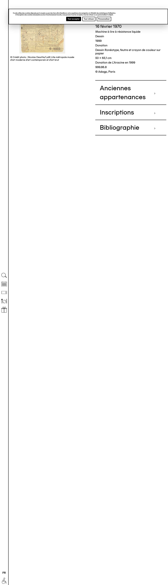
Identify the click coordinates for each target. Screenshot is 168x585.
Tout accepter (74, 19)
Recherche (4, 275)
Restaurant (4, 301)
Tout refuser (89, 19)
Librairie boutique (4, 309)
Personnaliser (104, 19)
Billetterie (4, 292)
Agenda (4, 284)
